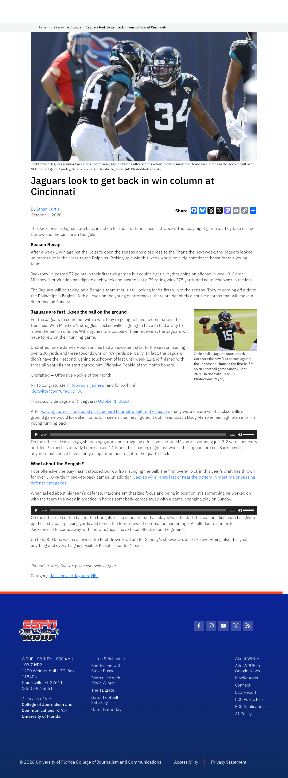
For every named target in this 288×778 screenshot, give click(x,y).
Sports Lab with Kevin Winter (105, 680)
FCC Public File (249, 699)
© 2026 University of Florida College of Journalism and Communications (90, 762)
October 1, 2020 (113, 401)
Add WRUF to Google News (247, 668)
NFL (94, 575)
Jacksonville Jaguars (66, 27)
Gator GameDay (106, 709)
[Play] (36, 434)
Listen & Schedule (108, 658)
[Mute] (240, 434)
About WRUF (247, 658)
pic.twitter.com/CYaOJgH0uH (58, 391)
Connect (242, 685)
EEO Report (245, 692)
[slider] (249, 434)
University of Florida (41, 716)
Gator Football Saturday (104, 699)
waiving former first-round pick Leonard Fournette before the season (105, 411)
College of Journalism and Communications (47, 707)
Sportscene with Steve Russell (106, 668)
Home (42, 27)
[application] (144, 434)
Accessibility (186, 762)
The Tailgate (102, 690)
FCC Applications (251, 706)
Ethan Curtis (48, 209)
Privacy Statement (228, 762)
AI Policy (243, 713)
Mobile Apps (246, 678)
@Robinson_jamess (85, 385)
